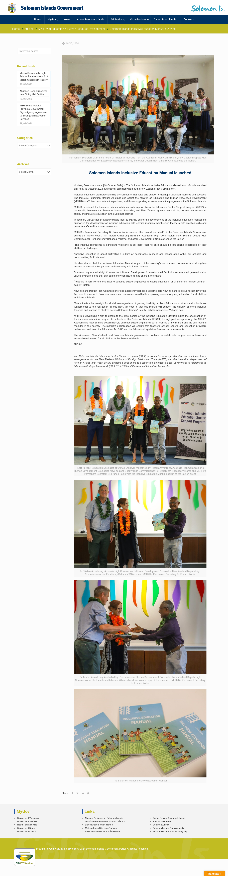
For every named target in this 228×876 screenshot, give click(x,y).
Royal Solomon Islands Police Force (102, 831)
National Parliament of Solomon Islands (104, 818)
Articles (29, 28)
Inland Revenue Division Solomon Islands (105, 821)
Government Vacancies (28, 818)
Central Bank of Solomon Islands (168, 818)
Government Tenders (27, 821)
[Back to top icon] (213, 871)
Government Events (26, 831)
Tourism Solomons (162, 821)
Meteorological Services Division (101, 828)
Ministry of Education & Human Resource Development (71, 28)
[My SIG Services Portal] (46, 7)
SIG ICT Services (66, 848)
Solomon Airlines (161, 824)
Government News (26, 828)
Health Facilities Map (27, 824)
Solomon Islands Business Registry (170, 831)
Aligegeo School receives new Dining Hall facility (33, 93)
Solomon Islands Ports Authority (168, 828)
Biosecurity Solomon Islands (99, 824)
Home (16, 28)
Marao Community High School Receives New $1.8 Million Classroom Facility (34, 76)
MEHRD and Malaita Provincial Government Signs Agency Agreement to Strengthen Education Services (33, 112)
